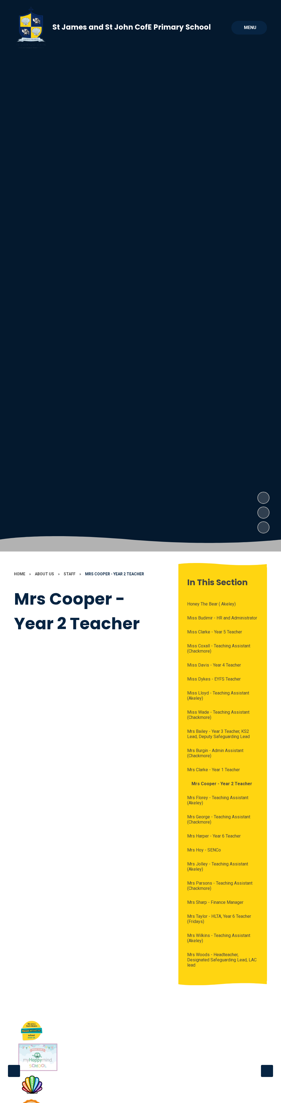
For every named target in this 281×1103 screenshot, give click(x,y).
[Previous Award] (14, 1071)
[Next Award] (267, 1071)
